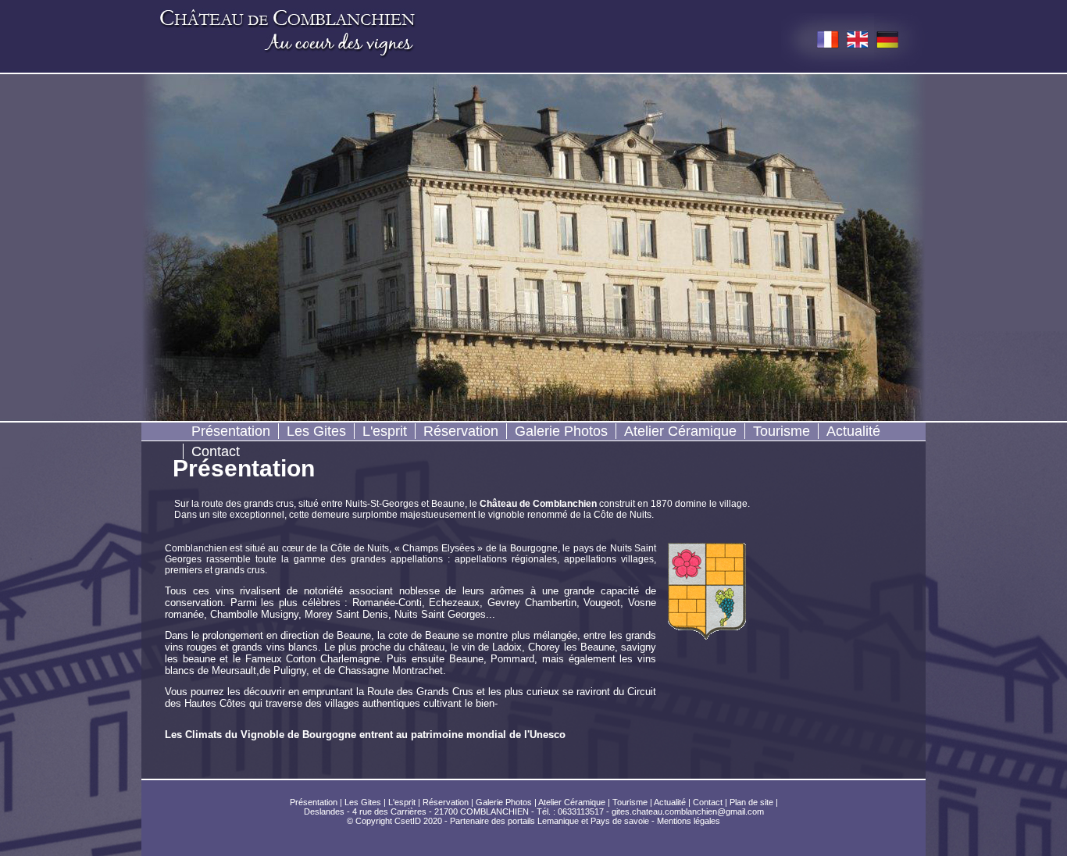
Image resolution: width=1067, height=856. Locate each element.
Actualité (853, 431)
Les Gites (316, 431)
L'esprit (384, 431)
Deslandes (324, 811)
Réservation (460, 431)
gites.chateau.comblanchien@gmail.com (688, 811)
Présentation (230, 431)
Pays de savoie (620, 821)
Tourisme (781, 431)
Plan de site (751, 802)
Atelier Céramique (680, 431)
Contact (215, 451)
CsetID (407, 821)
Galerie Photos (561, 431)
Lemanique (558, 821)
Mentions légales (688, 821)
